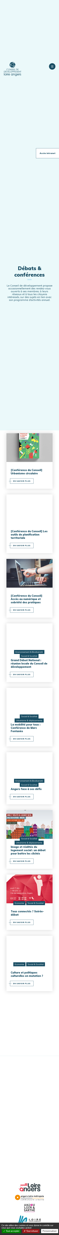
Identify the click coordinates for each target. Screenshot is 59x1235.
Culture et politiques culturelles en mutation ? (27, 974)
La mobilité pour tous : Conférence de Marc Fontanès (25, 728)
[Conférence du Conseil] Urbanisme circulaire (26, 471)
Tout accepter (12, 1231)
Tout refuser (32, 1231)
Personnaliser (50, 1231)
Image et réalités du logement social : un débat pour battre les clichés (28, 850)
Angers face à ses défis (26, 789)
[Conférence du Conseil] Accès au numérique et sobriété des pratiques (26, 599)
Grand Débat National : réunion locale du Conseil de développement (29, 663)
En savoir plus (22, 481)
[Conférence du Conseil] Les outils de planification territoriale (29, 535)
